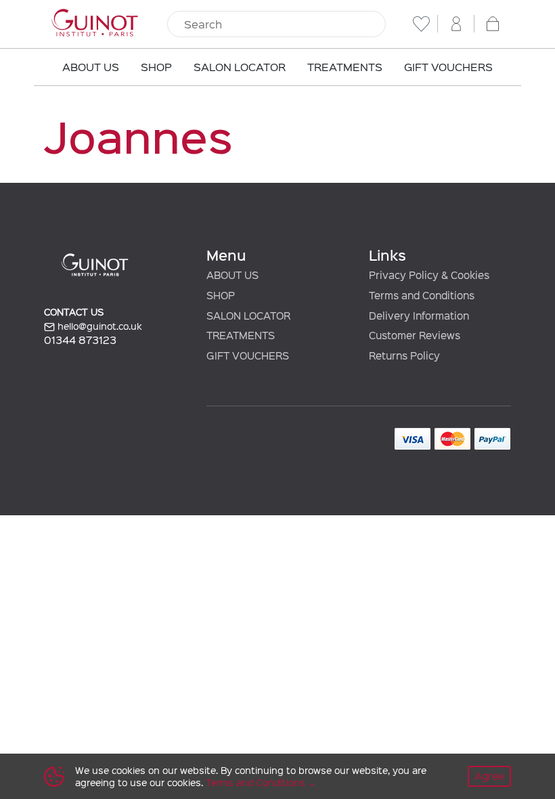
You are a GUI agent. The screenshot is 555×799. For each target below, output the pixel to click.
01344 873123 (80, 339)
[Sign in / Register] (456, 24)
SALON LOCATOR (248, 315)
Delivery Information (419, 315)
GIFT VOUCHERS (247, 355)
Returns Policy (404, 355)
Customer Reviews (414, 335)
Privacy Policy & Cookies (429, 275)
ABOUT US (232, 275)
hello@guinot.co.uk (98, 326)
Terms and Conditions (255, 782)
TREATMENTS (240, 335)
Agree (489, 776)
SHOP (220, 295)
